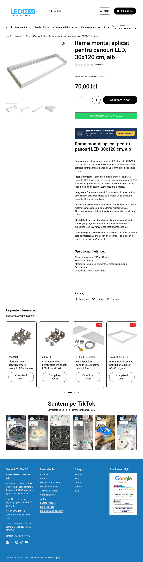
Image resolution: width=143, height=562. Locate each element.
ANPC (43, 498)
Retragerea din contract (51, 511)
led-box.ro (35, 557)
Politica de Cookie (49, 486)
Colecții (18, 36)
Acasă (8, 36)
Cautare (44, 478)
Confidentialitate (48, 494)
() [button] (128, 11)
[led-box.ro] (23, 11)
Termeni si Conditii (49, 490)
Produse (79, 474)
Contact (44, 474)
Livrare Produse (48, 503)
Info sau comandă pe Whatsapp (106, 116)
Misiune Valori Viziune (51, 482)
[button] (79, 100)
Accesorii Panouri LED (35, 36)
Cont (106, 10)
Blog (77, 478)
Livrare (78, 486)
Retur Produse (47, 507)
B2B (77, 490)
